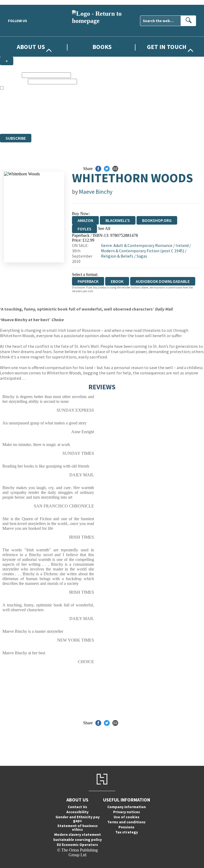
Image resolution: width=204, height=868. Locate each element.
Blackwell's (117, 220)
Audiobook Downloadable (163, 281)
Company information (126, 806)
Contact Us (77, 806)
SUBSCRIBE (16, 138)
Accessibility (77, 811)
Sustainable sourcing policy (77, 839)
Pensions (126, 827)
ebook (117, 281)
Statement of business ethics (77, 827)
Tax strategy (126, 832)
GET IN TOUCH (166, 47)
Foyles (84, 229)
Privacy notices (126, 811)
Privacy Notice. (105, 121)
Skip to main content (17, 2)
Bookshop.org (157, 220)
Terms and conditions (126, 822)
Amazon (85, 220)
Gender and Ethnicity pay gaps (78, 819)
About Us (31, 47)
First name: (10, 75)
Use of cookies (126, 817)
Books (102, 47)
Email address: (13, 81)
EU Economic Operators (77, 844)
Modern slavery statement (77, 834)
